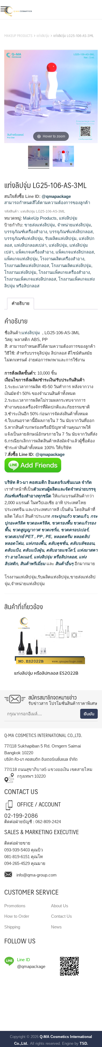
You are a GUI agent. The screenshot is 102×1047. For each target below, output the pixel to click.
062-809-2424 (48, 821)
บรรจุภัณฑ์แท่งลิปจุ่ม (23, 238)
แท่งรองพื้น (35, 543)
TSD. (84, 1043)
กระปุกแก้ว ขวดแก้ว (69, 516)
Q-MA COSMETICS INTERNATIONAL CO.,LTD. (43, 735)
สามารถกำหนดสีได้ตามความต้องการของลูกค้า (47, 202)
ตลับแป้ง (12, 550)
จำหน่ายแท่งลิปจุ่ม (74, 224)
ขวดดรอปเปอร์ (74, 529)
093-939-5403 (17, 849)
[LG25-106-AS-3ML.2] (63, 157)
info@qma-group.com (36, 875)
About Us (59, 905)
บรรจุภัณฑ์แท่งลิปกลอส (71, 231)
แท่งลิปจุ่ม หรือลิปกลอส (54, 556)
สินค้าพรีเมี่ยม (32, 563)
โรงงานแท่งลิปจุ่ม (20, 272)
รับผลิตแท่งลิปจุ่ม (60, 238)
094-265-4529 (17, 863)
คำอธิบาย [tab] (20, 303)
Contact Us (61, 916)
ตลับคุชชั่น (57, 543)
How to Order (16, 916)
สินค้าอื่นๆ (64, 563)
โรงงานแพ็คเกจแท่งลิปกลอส (30, 279)
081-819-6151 (17, 856)
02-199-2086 (21, 815)
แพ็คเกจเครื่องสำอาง (34, 252)
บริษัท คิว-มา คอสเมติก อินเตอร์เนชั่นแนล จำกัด (48, 482)
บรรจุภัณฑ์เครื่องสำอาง (25, 231)
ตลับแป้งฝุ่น (33, 550)
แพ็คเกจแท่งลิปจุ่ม (21, 258)
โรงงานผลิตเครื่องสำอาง (62, 258)
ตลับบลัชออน (81, 543)
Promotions (15, 905)
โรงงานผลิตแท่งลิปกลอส (26, 265)
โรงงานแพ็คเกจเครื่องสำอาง (64, 272)
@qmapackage (56, 196)
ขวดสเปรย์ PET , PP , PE (28, 536)
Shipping (12, 926)
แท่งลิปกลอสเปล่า (30, 245)
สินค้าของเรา (16, 28)
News (56, 926)
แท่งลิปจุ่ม (43, 35)
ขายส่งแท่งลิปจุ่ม (39, 224)
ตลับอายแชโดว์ (60, 550)
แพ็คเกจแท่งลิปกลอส (75, 252)
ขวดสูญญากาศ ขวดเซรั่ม (35, 529)
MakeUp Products (18, 35)
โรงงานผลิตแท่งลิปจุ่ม (71, 265)
